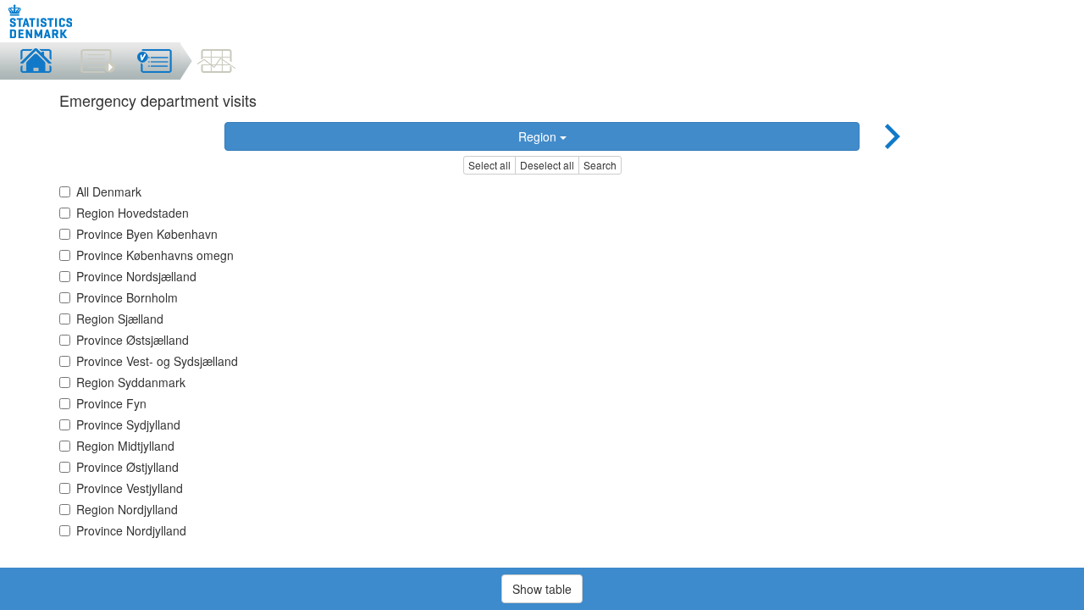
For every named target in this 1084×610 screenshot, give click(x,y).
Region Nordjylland (127, 509)
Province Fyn (111, 403)
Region (539, 136)
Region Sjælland (119, 318)
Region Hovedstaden (132, 212)
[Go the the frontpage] (41, 21)
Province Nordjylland (131, 530)
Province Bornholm (127, 297)
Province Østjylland (127, 466)
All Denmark (108, 191)
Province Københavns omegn (155, 255)
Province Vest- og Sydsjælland (157, 360)
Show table (542, 588)
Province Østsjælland (132, 339)
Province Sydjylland (128, 424)
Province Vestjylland (129, 488)
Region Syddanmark (130, 382)
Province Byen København (147, 233)
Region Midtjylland (125, 445)
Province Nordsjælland (136, 276)
